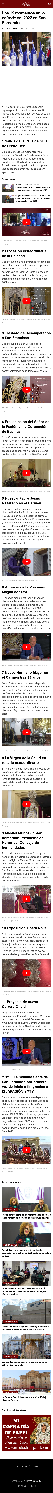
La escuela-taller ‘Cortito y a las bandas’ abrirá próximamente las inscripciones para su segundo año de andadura (25, 1291)
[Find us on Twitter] (19, 1486)
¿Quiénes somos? (21, 1466)
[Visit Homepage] (26, 4)
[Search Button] (49, 3)
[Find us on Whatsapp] (35, 1486)
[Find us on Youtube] (25, 1486)
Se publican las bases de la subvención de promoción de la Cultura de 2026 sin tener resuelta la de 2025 (32, 198)
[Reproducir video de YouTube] (26, 222)
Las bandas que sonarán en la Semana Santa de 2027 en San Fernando (24, 1363)
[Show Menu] (3, 4)
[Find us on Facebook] (15, 1486)
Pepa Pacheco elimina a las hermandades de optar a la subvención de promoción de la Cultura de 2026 (32, 187)
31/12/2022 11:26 (27, 28)
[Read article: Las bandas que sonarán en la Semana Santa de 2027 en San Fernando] (26, 1346)
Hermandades (10, 1209)
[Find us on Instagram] (22, 1486)
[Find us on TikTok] (29, 1486)
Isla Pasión (11, 28)
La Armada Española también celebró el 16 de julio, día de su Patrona (26, 1399)
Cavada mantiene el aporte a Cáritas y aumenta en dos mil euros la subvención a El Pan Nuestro (25, 1328)
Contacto (34, 1466)
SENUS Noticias (35, 1481)
